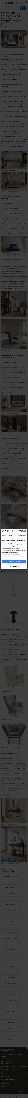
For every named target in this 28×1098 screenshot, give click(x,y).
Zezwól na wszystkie (14, 561)
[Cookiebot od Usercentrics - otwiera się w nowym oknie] (19, 531)
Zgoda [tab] (4, 535)
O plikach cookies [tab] (21, 535)
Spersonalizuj (13, 566)
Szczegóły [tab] (11, 535)
